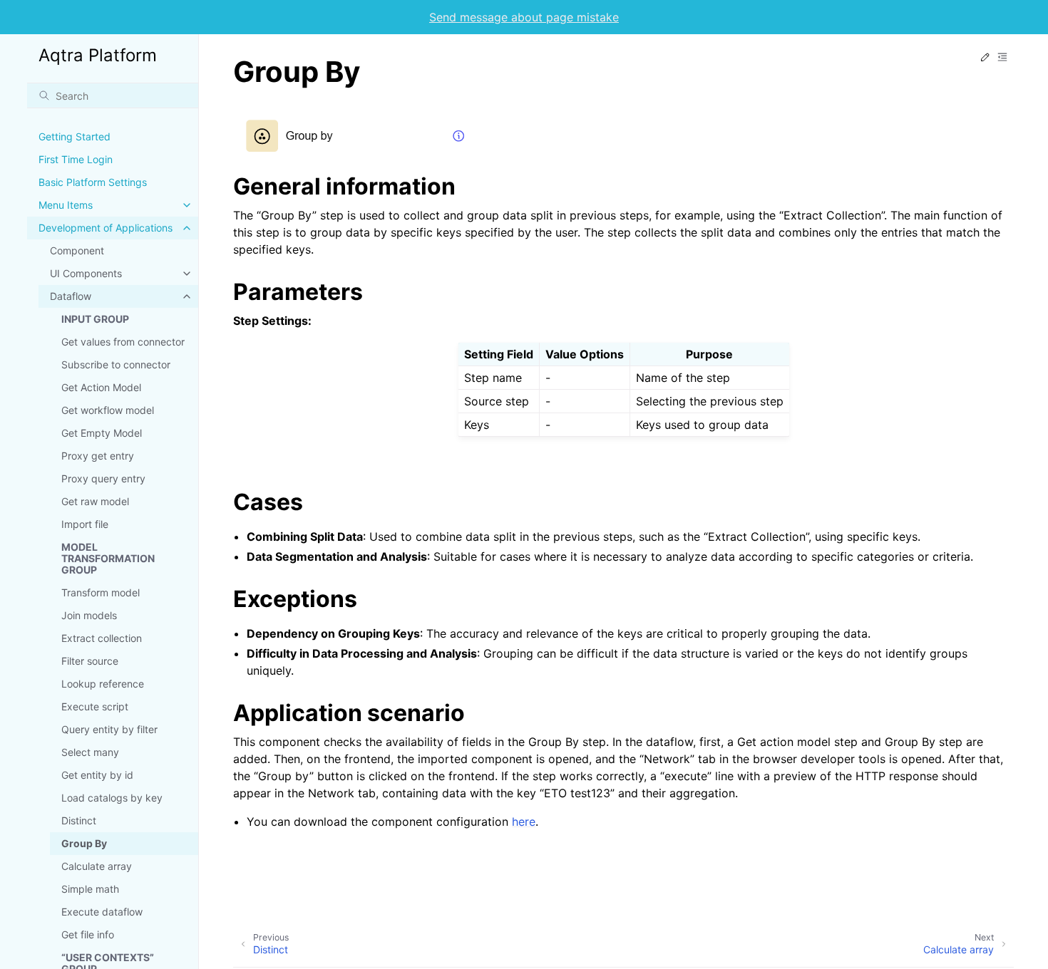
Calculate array (96, 866)
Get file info (87, 934)
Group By (84, 843)
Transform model (100, 592)
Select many (90, 752)
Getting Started (74, 136)
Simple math (90, 889)
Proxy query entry (103, 478)
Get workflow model (107, 410)
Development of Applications (105, 228)
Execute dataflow (102, 912)
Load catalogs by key (112, 798)
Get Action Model (101, 387)
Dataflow (70, 296)
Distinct (78, 820)
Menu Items (65, 205)
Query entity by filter (109, 729)
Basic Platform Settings (92, 182)
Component (77, 250)
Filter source (89, 661)
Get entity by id (97, 775)
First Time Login (75, 159)
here (523, 821)
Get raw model (95, 501)
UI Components (86, 273)
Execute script (94, 706)
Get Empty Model (101, 433)
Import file (84, 524)
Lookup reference (102, 684)
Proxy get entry (97, 456)
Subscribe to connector (115, 364)
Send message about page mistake (524, 17)
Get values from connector (123, 342)
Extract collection (101, 638)
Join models (89, 615)
